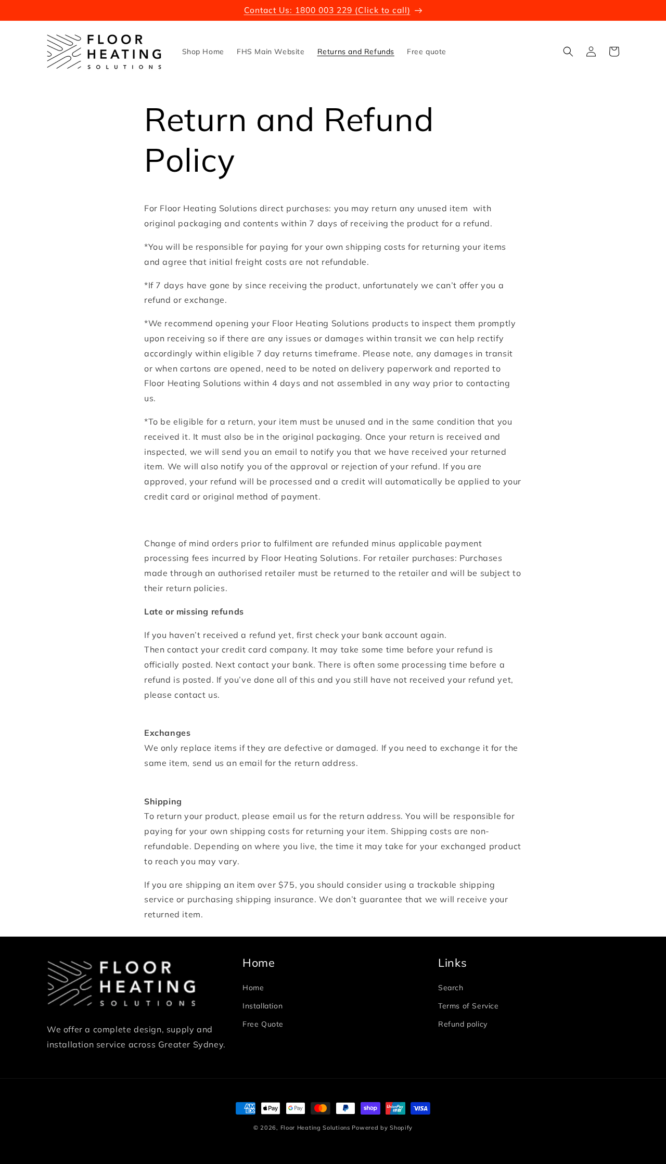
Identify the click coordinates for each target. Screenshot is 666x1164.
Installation (262, 1005)
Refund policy (463, 1024)
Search (451, 987)
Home (253, 987)
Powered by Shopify (382, 1127)
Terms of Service (468, 1005)
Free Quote (263, 1024)
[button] (568, 51)
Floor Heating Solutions (315, 1127)
